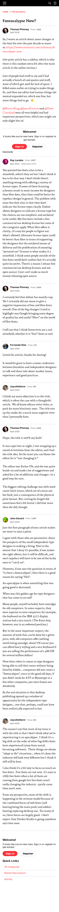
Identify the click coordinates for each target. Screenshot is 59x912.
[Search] (49, 3)
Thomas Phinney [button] (19, 29)
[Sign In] (54, 3)
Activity (8, 879)
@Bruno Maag (11, 108)
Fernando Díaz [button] (18, 345)
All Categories (11, 867)
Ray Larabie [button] (16, 160)
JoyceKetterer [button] (18, 387)
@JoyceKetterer (30, 108)
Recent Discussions (15, 873)
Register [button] (37, 146)
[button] (5, 31)
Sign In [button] (19, 146)
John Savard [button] (17, 518)
